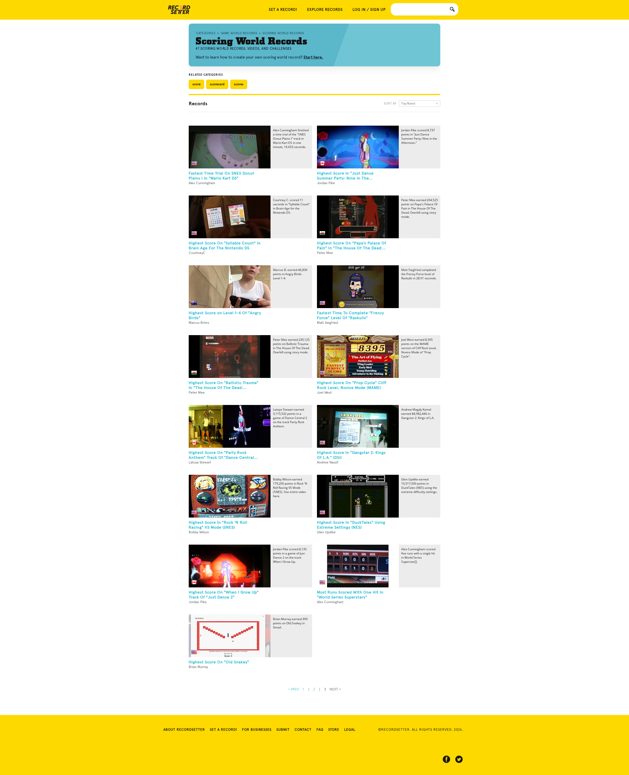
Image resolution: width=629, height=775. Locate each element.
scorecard (217, 84)
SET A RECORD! (283, 10)
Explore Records (325, 10)
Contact (303, 729)
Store (333, 729)
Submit (283, 729)
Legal (349, 729)
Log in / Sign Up (369, 10)
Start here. (313, 57)
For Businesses (257, 729)
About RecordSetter (184, 729)
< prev (293, 689)
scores (238, 84)
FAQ (319, 729)
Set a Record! (223, 729)
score (196, 84)
